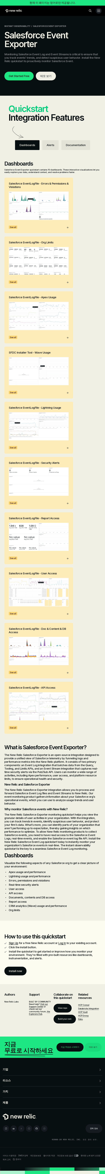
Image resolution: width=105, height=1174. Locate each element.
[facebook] (36, 1128)
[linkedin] (6, 1128)
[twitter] (21, 1128)
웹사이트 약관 (49, 1155)
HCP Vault (83, 1012)
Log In (62, 943)
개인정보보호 (35, 1155)
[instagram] (44, 1128)
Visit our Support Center (38, 1005)
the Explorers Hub (39, 1012)
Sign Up (13, 943)
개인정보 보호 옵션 (65, 1155)
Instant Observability (17, 26)
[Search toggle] (90, 11)
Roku (80, 1019)
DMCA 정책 (23, 1155)
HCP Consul (83, 1005)
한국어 (18, 1159)
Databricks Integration (88, 1008)
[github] (29, 1128)
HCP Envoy (83, 1015)
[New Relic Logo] (13, 10)
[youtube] (13, 1128)
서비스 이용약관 (9, 1155)
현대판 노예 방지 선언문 (91, 1155)
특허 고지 (7, 1159)
